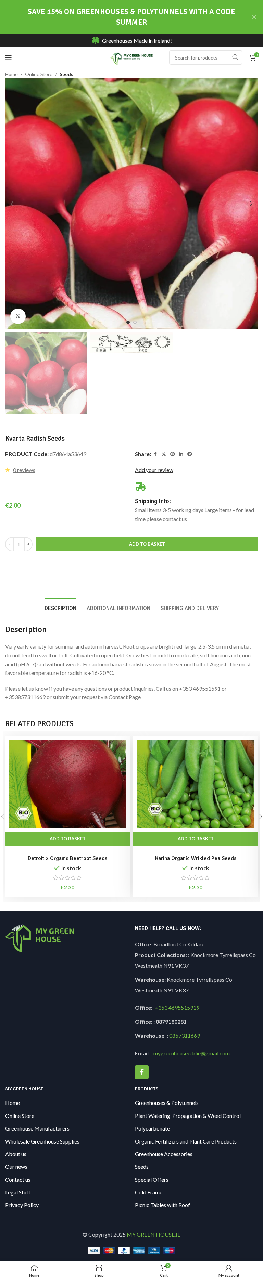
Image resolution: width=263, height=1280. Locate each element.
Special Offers (151, 1179)
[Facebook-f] (142, 1072)
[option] (128, 322)
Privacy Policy (22, 1205)
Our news (16, 1166)
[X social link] (163, 454)
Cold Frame (148, 1192)
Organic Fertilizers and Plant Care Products (186, 1141)
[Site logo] (131, 56)
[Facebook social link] (155, 454)
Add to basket (147, 544)
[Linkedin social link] (181, 454)
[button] (12, 203)
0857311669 (184, 1035)
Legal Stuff (17, 1192)
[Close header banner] (254, 17)
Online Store (38, 74)
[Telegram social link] (189, 454)
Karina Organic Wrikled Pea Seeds (195, 858)
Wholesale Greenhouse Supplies (42, 1141)
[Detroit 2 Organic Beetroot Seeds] (67, 784)
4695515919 (183, 1007)
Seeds (66, 74)
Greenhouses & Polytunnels (167, 1102)
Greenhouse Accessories (163, 1154)
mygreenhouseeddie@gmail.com (191, 1053)
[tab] (60, 607)
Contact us (17, 1179)
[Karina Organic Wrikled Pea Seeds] (195, 784)
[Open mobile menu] (8, 57)
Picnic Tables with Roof (162, 1205)
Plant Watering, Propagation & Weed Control (188, 1115)
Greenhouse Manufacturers (37, 1128)
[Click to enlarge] (18, 316)
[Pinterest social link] (172, 454)
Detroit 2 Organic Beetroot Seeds (67, 858)
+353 (161, 1007)
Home (11, 74)
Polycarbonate (152, 1128)
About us (15, 1154)
